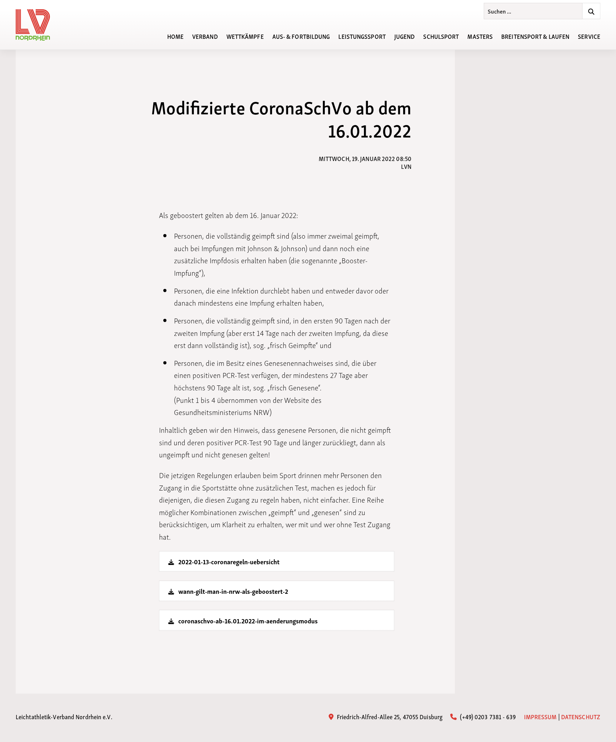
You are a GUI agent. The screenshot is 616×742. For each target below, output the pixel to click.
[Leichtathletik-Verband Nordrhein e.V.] (37, 25)
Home (175, 36)
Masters (480, 36)
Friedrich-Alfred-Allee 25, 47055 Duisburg (388, 716)
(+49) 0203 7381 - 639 (487, 716)
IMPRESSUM (540, 716)
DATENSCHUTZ (580, 716)
